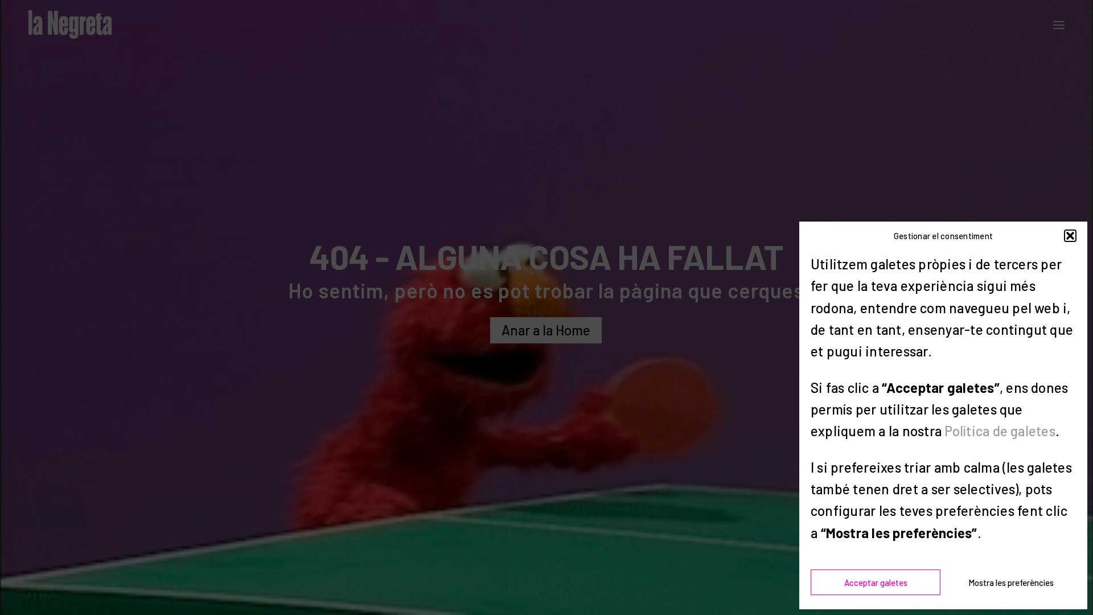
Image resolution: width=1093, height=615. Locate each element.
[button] (1070, 235)
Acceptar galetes (875, 582)
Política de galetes (999, 431)
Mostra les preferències (1011, 582)
